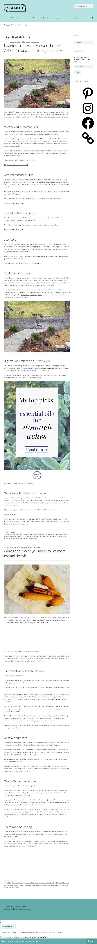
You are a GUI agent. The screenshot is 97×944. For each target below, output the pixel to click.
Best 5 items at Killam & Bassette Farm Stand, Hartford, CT (23, 263)
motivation (62, 536)
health (26, 883)
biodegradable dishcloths (12, 711)
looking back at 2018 (23, 536)
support (17, 887)
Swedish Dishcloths (47, 368)
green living (20, 883)
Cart (12, 18)
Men (34, 18)
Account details (44, 18)
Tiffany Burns (26, 42)
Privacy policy (8, 909)
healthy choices (33, 883)
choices (14, 883)
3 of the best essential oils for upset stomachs (19, 483)
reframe (15, 538)
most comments (34, 536)
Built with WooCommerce (22, 909)
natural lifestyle (42, 885)
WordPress (28, 179)
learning (52, 883)
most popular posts (53, 536)
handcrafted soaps (56, 699)
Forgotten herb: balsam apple (13, 203)
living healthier (60, 883)
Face (27, 18)
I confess (12, 532)
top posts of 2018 (31, 538)
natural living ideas (62, 885)
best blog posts (30, 534)
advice (9, 883)
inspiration (12, 536)
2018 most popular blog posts (16, 534)
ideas (40, 883)
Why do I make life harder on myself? (16, 165)
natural (34, 885)
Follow (77, 72)
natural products (9, 887)
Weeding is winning (10, 514)
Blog (56, 18)
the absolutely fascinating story (31, 295)
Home (6, 18)
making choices (19, 885)
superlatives (21, 538)
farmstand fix (45, 534)
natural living (8, 538)
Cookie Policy (43, 937)
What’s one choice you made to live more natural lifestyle (34, 553)
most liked (43, 536)
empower (38, 534)
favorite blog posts (56, 534)
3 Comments (35, 42)
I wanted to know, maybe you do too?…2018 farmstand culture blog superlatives (34, 48)
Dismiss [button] (92, 941)
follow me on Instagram (16, 278)
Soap (19, 18)
